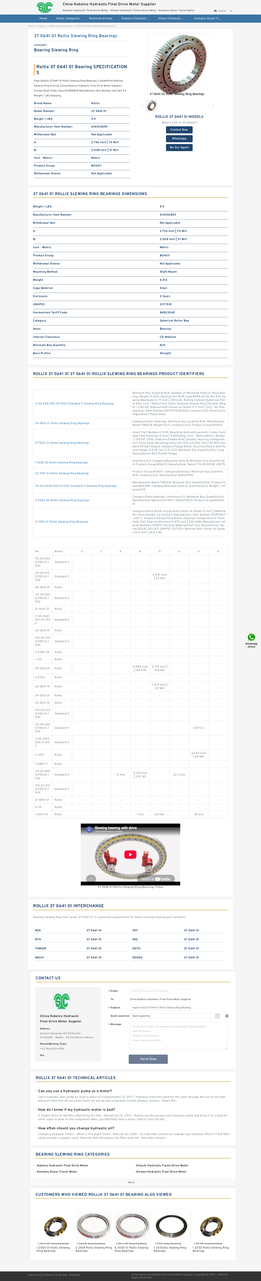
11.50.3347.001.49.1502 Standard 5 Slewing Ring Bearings (74, 404)
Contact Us (48, 1275)
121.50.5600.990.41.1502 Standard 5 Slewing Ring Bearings (76, 486)
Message (114, 1024)
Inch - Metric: (43, 158)
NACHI (39, 957)
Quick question (120, 1016)
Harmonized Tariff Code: (50, 312)
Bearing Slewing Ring (61, 26)
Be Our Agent (179, 147)
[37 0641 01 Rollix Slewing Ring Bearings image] (179, 65)
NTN (38, 939)
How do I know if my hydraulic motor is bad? (76, 1110)
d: (35, 142)
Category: (40, 321)
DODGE (137, 957)
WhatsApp (179, 138)
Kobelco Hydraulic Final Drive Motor (137, 18)
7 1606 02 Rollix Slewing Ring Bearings (61, 462)
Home (43, 18)
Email (113, 991)
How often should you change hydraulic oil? (76, 1128)
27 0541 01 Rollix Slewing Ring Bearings (62, 443)
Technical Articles (101, 18)
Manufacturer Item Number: (53, 127)
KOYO (136, 948)
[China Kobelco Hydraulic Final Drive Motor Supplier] (44, 6)
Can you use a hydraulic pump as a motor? (75, 1091)
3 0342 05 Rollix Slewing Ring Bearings (62, 500)
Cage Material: (43, 288)
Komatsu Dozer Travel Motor (210, 18)
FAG (135, 939)
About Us (34, 1275)
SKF (135, 930)
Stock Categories (68, 18)
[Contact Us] (252, 640)
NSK (38, 930)
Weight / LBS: (43, 119)
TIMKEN (40, 948)
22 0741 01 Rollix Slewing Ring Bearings (62, 473)
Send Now (148, 1059)
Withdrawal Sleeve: (47, 173)
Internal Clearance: (46, 337)
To (112, 999)
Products (42, 26)
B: (35, 150)
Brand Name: (43, 103)
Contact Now (179, 130)
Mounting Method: (45, 272)
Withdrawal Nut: (45, 134)
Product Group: (44, 166)
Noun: (37, 329)
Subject (114, 1008)
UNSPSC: (39, 304)
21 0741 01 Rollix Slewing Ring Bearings (61, 522)
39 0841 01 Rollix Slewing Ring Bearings (62, 423)
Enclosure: (40, 296)
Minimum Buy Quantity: (49, 345)
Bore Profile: (42, 353)
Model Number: (44, 111)
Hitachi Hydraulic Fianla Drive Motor (173, 18)
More (131, 1182)
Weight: (38, 280)
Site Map (62, 1275)
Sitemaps (74, 1275)
